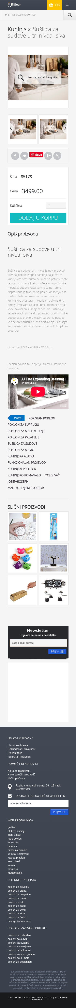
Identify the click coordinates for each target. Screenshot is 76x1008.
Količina (16, 205)
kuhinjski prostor (22, 469)
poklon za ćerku (17, 917)
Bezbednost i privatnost (21, 749)
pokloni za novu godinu (21, 954)
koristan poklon (42, 418)
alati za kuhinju (16, 831)
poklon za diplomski (19, 950)
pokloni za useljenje (19, 946)
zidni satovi (14, 834)
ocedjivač (52, 475)
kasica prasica (16, 857)
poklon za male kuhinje (26, 431)
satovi (11, 865)
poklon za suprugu (23, 424)
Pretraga (69, 15)
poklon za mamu (21, 450)
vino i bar (13, 842)
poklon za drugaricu (19, 894)
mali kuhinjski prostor (26, 488)
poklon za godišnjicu (20, 961)
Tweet (24, 156)
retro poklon (14, 838)
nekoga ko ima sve (19, 921)
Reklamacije (15, 752)
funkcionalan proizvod (27, 462)
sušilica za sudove (22, 443)
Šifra (13, 176)
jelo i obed (14, 861)
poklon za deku (17, 909)
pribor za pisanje (17, 850)
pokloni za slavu (17, 938)
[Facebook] (15, 156)
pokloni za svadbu (18, 942)
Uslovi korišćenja (18, 745)
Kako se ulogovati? (19, 770)
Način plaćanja (16, 778)
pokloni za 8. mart (18, 957)
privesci (12, 846)
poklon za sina (16, 913)
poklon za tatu (16, 902)
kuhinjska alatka (21, 456)
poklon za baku (17, 905)
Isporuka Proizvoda (19, 756)
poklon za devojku (18, 886)
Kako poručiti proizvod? (21, 774)
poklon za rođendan (19, 935)
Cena (14, 191)
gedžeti (12, 827)
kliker (14, 4)
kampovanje (15, 872)
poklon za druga (17, 890)
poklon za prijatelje (23, 437)
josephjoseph (18, 481)
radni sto (13, 869)
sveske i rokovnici (18, 853)
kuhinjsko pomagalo (24, 475)
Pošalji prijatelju (48, 156)
